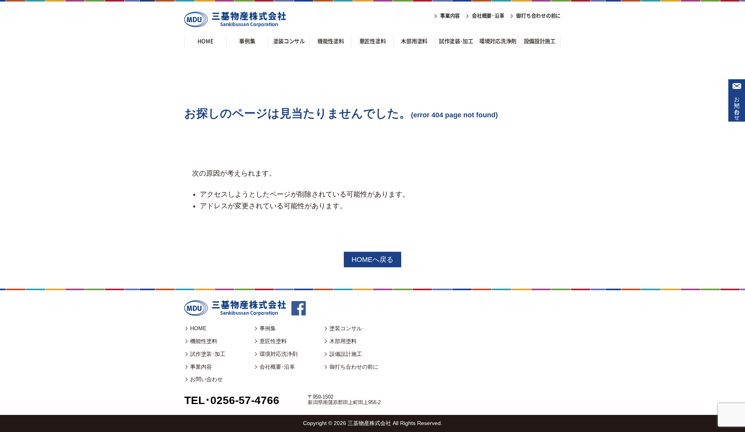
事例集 (268, 328)
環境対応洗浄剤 (279, 354)
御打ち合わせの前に (353, 367)
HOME (198, 328)
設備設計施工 (345, 354)
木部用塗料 (343, 341)
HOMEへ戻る (372, 259)
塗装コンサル (345, 328)
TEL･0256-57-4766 (231, 400)
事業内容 (201, 367)
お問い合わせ (737, 105)
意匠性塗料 (273, 341)
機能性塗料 (203, 341)
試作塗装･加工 (207, 354)
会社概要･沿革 (277, 367)
